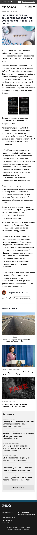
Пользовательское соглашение (7, 521)
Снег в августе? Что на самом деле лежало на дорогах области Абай (17, 479)
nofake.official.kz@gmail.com (26, 514)
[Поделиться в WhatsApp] (3, 298)
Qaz (30, 6)
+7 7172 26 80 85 (24, 512)
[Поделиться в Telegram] (10, 298)
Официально (15, 431)
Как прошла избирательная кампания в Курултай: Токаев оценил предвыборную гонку (18, 436)
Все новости (17, 487)
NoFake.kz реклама (7, 512)
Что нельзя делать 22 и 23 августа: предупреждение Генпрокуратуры (17, 469)
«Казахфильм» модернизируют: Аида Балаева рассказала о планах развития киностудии (18, 424)
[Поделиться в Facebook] (6, 298)
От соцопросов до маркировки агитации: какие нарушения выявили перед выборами (18, 448)
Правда (13, 419)
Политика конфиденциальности (8, 516)
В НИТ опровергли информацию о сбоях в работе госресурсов (16, 459)
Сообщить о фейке (28, 2)
